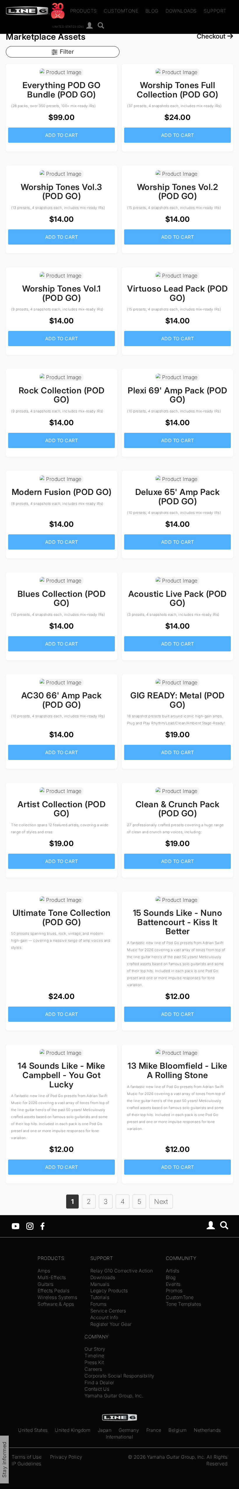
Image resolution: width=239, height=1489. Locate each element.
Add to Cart (61, 135)
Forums (98, 1304)
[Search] (101, 26)
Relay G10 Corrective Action (121, 1271)
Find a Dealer (99, 1382)
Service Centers (108, 1311)
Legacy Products (109, 1290)
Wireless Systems (57, 1297)
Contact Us (97, 1389)
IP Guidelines (26, 1464)
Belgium (177, 1430)
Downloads (181, 11)
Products (83, 11)
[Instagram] (30, 1226)
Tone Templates (183, 1304)
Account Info (104, 1317)
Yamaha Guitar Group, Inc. (114, 1396)
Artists (173, 1271)
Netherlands (207, 1430)
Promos (174, 1290)
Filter (67, 51)
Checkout (212, 36)
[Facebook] (42, 1226)
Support (215, 11)
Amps (44, 1271)
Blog (152, 11)
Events (173, 1284)
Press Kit (94, 1362)
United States (33, 1430)
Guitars (46, 1284)
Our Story (95, 1349)
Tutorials (100, 1297)
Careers (93, 1369)
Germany (129, 1430)
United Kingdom (72, 1430)
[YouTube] (15, 1226)
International (119, 1437)
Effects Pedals (53, 1290)
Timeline (94, 1356)
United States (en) (68, 26)
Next (161, 1201)
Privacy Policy (66, 1457)
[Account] (89, 26)
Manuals (100, 1284)
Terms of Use (26, 1457)
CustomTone (121, 11)
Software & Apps (56, 1304)
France (153, 1430)
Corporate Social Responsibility (119, 1376)
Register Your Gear (111, 1324)
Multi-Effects (52, 1277)
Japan (105, 1430)
